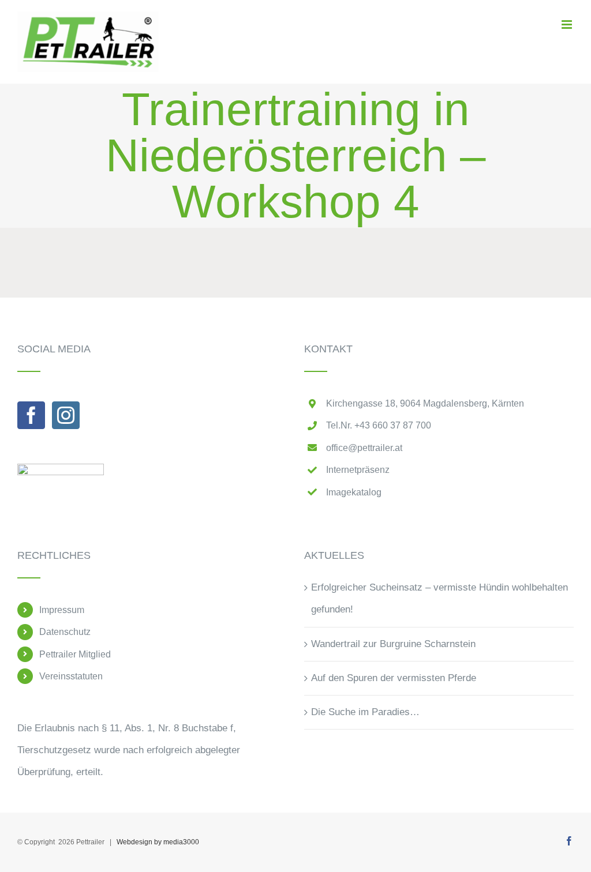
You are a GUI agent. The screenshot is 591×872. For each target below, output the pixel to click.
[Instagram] (66, 415)
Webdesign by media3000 (158, 842)
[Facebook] (31, 415)
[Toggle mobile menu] (568, 24)
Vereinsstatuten (71, 676)
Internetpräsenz (358, 470)
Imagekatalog (353, 492)
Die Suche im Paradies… (365, 711)
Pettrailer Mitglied (75, 654)
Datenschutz (65, 632)
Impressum (61, 610)
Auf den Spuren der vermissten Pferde (393, 677)
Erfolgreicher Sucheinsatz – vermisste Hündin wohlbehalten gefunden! (439, 598)
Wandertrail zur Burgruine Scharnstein (393, 643)
